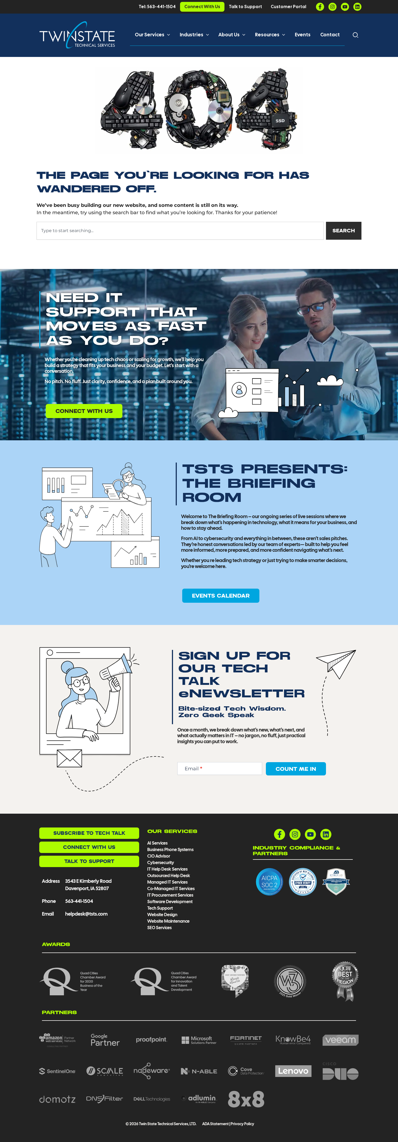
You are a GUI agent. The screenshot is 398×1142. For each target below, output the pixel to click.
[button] (167, 35)
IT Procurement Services (170, 895)
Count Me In (296, 768)
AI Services (157, 843)
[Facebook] (320, 7)
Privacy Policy (242, 1123)
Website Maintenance (168, 921)
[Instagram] (332, 7)
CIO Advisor (158, 856)
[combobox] (180, 231)
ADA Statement (215, 1123)
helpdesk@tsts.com (86, 914)
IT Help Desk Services (167, 869)
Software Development (170, 901)
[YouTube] (345, 7)
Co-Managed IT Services (171, 888)
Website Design (162, 915)
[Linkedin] (357, 7)
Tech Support (160, 908)
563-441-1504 (79, 901)
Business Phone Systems (170, 849)
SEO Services (159, 928)
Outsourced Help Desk (168, 875)
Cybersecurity (160, 862)
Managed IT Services (167, 882)
